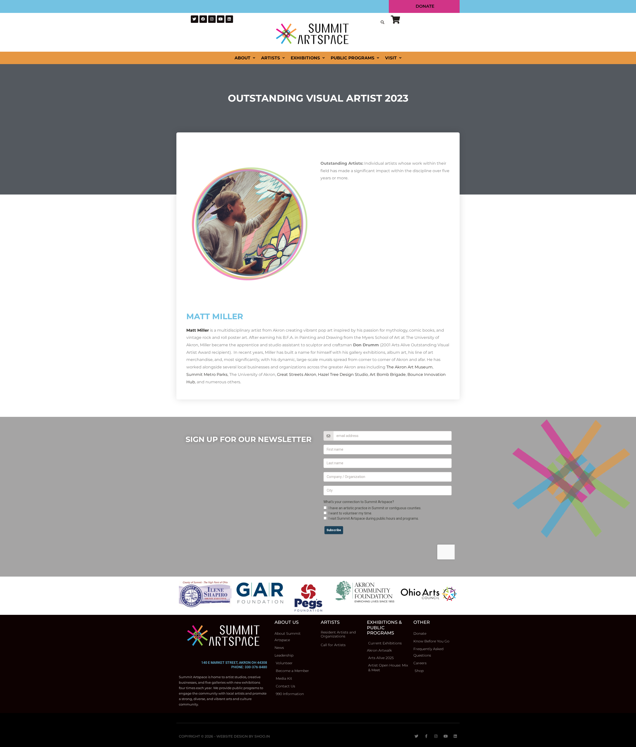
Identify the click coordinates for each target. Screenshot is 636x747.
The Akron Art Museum (409, 367)
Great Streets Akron (296, 374)
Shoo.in (262, 736)
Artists (270, 57)
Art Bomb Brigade (388, 374)
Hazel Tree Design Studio (343, 374)
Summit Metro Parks (207, 374)
